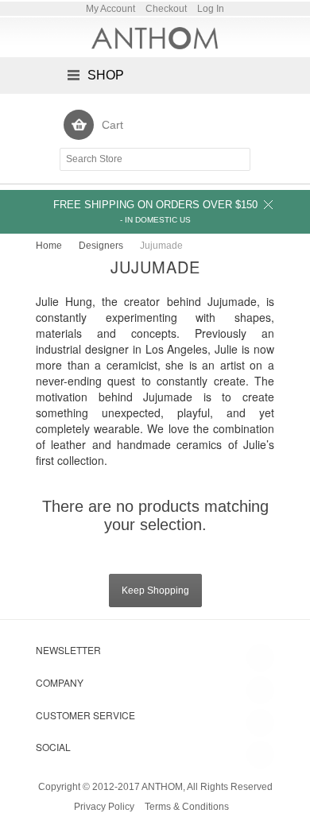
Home (49, 245)
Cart (112, 124)
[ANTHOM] (155, 38)
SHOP (105, 75)
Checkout (166, 8)
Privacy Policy (104, 806)
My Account (110, 8)
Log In (210, 8)
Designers (101, 245)
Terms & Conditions (187, 806)
